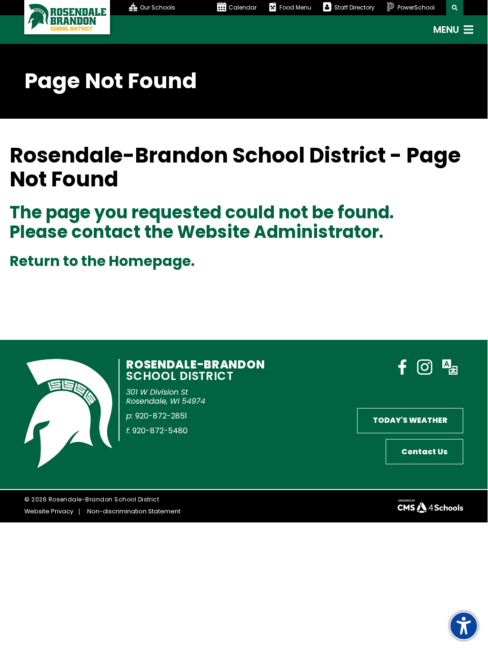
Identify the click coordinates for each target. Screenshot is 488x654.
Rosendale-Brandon (195, 369)
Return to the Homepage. (102, 261)
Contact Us (424, 451)
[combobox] (158, 7)
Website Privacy (48, 511)
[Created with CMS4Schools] (430, 506)
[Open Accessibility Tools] (463, 626)
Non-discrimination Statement (133, 511)
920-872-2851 (161, 415)
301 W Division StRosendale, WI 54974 (165, 397)
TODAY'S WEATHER (410, 420)
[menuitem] (173, 7)
